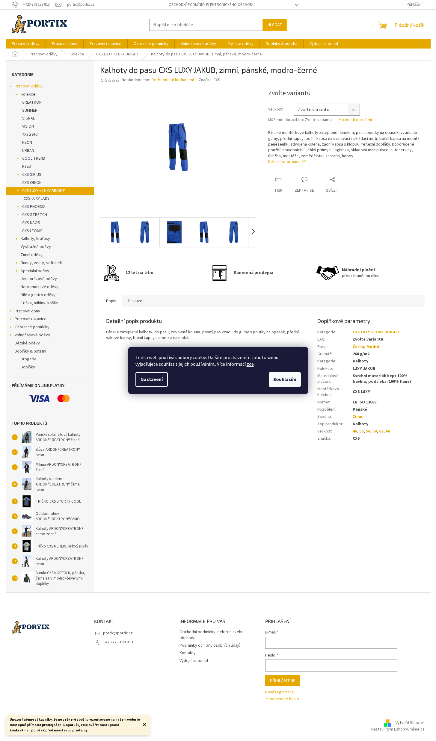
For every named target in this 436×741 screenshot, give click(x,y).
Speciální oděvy (35, 271)
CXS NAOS (31, 223)
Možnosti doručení (355, 120)
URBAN (28, 151)
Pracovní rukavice (30, 319)
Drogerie (29, 359)
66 (388, 431)
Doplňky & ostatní (30, 351)
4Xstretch (31, 134)
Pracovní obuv (27, 311)
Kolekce (28, 94)
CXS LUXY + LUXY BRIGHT (43, 191)
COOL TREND (33, 158)
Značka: (209, 80)
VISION (28, 126)
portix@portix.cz (118, 633)
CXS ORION (32, 183)
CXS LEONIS (32, 231)
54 (368, 431)
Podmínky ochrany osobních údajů (209, 645)
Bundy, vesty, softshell (41, 263)
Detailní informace (284, 162)
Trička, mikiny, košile (39, 303)
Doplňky (28, 367)
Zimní (358, 417)
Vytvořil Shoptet (410, 723)
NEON (27, 143)
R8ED (26, 167)
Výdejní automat (193, 661)
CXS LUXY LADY (36, 199)
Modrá (372, 347)
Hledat (274, 24)
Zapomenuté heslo (282, 699)
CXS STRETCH (34, 215)
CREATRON (32, 102)
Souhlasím (284, 379)
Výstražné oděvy (36, 247)
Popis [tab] (111, 301)
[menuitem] (26, 44)
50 (361, 431)
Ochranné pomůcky (32, 327)
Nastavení (152, 379)
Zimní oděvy (32, 255)
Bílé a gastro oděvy (38, 295)
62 (381, 431)
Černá (358, 347)
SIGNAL (28, 118)
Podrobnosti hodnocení (173, 80)
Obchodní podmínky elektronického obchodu (212, 4)
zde (250, 364)
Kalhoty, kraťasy (35, 239)
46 (355, 431)
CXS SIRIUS (31, 175)
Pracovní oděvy (29, 86)
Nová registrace (279, 692)
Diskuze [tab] (135, 301)
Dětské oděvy (27, 343)
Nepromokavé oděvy (39, 287)
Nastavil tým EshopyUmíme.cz (398, 729)
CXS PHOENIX (33, 207)
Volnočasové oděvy (32, 335)
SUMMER (29, 111)
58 (374, 431)
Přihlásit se (282, 680)
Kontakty (187, 653)
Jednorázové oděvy (39, 279)
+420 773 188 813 (118, 642)
